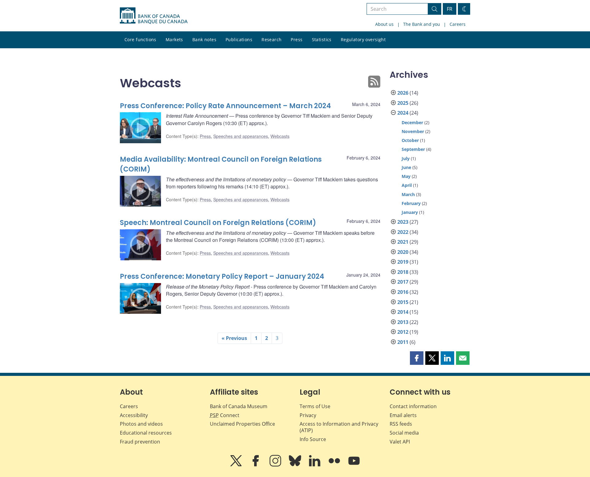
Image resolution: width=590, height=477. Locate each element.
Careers (458, 24)
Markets (174, 39)
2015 (402, 302)
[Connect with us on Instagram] (276, 465)
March (408, 194)
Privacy (308, 415)
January (410, 212)
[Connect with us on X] (236, 465)
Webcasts (279, 136)
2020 (402, 252)
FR (449, 9)
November (413, 131)
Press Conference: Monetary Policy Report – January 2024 (222, 276)
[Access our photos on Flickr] (335, 465)
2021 (402, 241)
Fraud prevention (140, 441)
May (406, 176)
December (412, 122)
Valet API (400, 441)
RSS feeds (401, 423)
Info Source (313, 439)
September (413, 149)
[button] (416, 358)
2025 (402, 103)
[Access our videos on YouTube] (354, 465)
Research (271, 39)
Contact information (413, 406)
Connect (224, 415)
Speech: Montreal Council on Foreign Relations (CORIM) (218, 222)
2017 (402, 281)
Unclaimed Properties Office (242, 423)
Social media (404, 432)
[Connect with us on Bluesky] (295, 465)
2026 (402, 92)
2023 (402, 222)
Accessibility (134, 415)
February (411, 203)
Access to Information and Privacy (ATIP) (339, 427)
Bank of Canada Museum (238, 406)
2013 (402, 322)
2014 (402, 312)
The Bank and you (421, 24)
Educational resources (146, 432)
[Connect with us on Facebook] (256, 465)
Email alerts (403, 415)
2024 (402, 112)
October (410, 140)
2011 (402, 342)
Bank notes (204, 39)
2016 (402, 292)
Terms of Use (315, 406)
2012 (402, 332)
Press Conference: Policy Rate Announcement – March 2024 (225, 106)
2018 (402, 272)
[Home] (153, 15)
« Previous (234, 338)
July (406, 158)
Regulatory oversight (363, 39)
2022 (402, 232)
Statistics (322, 39)
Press (296, 39)
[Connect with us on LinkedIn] (315, 465)
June (406, 167)
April (407, 185)
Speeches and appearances (240, 136)
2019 (402, 261)
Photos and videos (141, 423)
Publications (239, 39)
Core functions (140, 39)
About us (384, 24)
